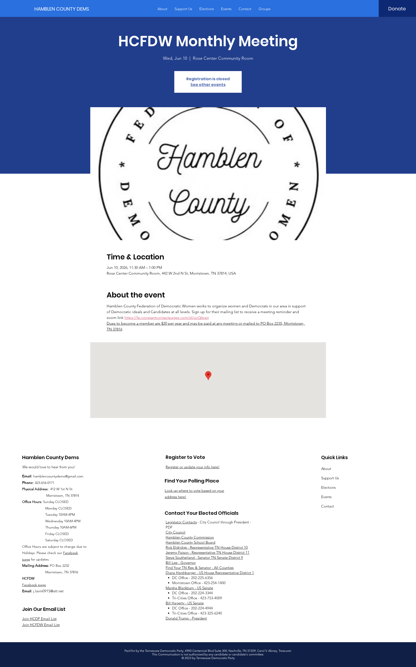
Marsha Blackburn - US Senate (189, 588)
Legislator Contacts (181, 522)
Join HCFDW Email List (41, 624)
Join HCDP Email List (39, 618)
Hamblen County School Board (190, 542)
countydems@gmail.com (64, 476)
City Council (175, 532)
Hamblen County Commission (190, 537)
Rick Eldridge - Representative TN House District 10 (207, 547)
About (326, 468)
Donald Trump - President (186, 618)
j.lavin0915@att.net (48, 591)
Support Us (330, 478)
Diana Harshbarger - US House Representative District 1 (210, 572)
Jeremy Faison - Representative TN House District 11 (207, 552)
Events (326, 497)
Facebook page (34, 585)
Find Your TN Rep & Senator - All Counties (200, 567)
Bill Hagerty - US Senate (185, 603)
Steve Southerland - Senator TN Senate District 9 (204, 557)
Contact (327, 506)
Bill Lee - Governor (181, 562)
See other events (208, 84)
